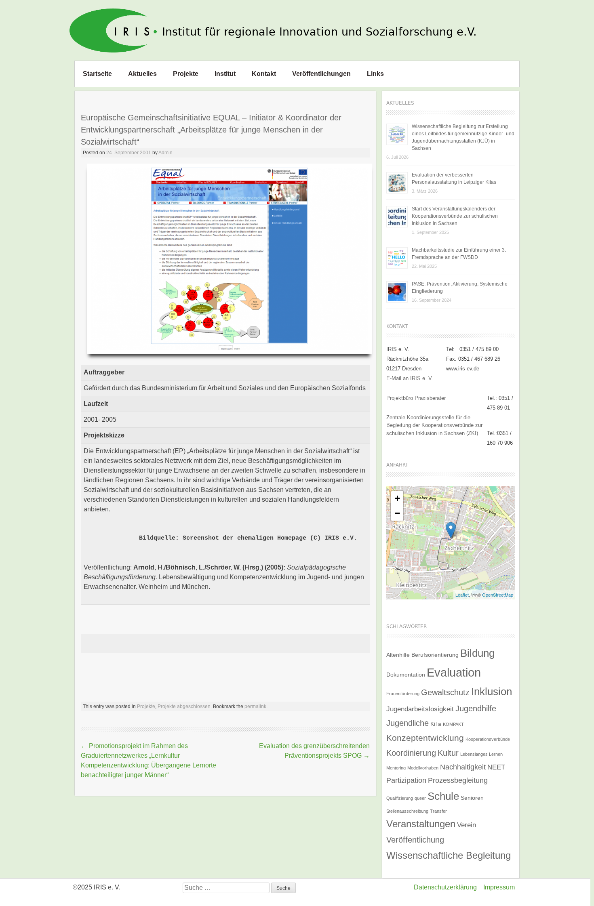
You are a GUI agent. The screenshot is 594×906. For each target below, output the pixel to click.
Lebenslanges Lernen (481, 754)
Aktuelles (142, 73)
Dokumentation (405, 674)
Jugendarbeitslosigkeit (420, 709)
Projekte (185, 73)
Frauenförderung (402, 693)
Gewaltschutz (445, 692)
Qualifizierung (399, 798)
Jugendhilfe (475, 708)
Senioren (472, 798)
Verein (466, 824)
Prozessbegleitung (458, 780)
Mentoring (396, 767)
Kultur (448, 752)
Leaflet (462, 594)
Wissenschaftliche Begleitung (448, 855)
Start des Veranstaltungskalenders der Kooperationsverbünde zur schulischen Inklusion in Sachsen (455, 216)
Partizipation (406, 780)
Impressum (499, 887)
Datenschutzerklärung (445, 887)
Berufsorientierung (435, 655)
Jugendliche (407, 723)
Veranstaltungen (420, 823)
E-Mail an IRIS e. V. (409, 378)
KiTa (435, 724)
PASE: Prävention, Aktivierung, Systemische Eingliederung (460, 287)
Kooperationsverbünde (488, 739)
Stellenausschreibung (407, 811)
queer (420, 798)
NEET (496, 767)
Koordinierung (411, 752)
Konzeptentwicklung (425, 738)
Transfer (438, 811)
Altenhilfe (398, 655)
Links (375, 73)
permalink (255, 706)
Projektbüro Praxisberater (416, 398)
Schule (443, 796)
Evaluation (454, 672)
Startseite (97, 73)
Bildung (477, 653)
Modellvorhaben (422, 767)
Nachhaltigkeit (463, 767)
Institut (225, 73)
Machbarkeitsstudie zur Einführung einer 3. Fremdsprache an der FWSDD (459, 253)
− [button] (397, 513)
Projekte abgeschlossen (184, 706)
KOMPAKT (453, 724)
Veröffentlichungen (321, 73)
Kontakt (264, 73)
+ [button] (397, 498)
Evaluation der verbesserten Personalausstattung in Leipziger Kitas (454, 178)
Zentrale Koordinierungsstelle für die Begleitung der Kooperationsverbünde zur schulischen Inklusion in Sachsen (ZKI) (434, 425)
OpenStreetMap (497, 594)
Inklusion (491, 691)
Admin (165, 153)
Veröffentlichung (415, 839)
